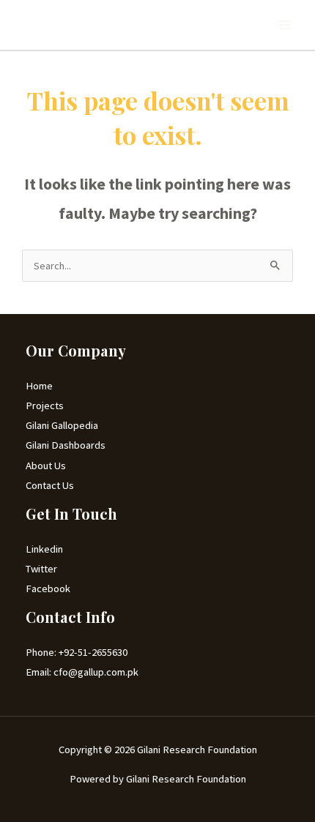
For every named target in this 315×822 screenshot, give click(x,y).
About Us (46, 465)
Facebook (48, 588)
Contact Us (50, 485)
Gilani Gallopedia (62, 425)
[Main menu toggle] (285, 25)
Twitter (41, 568)
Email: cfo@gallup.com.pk (82, 672)
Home (39, 385)
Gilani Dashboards (65, 445)
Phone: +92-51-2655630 (76, 652)
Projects (45, 405)
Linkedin (44, 549)
